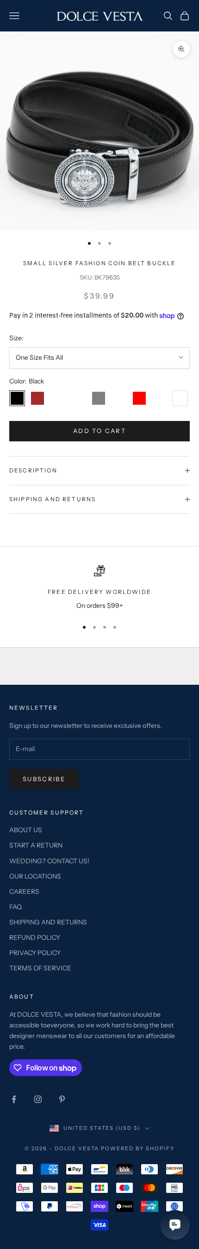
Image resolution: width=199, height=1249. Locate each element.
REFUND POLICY (34, 937)
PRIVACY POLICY (35, 953)
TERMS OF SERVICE (40, 968)
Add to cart (99, 430)
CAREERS (24, 891)
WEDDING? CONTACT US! (49, 861)
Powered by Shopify (137, 1148)
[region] (99, 588)
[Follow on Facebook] (14, 1099)
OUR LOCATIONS (35, 876)
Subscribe (44, 779)
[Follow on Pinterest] (62, 1099)
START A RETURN (35, 845)
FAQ (15, 907)
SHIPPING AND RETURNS (48, 922)
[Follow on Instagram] (38, 1099)
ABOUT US (25, 830)
